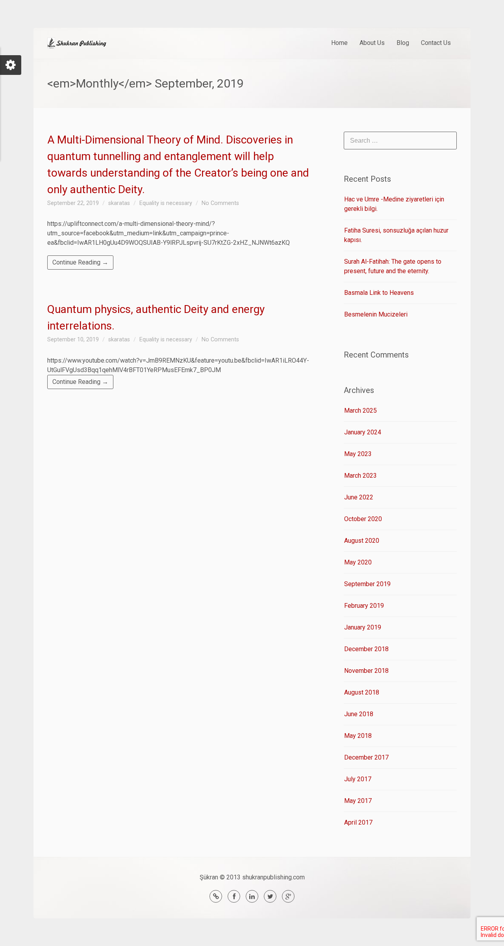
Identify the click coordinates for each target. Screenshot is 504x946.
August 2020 (361, 540)
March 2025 (360, 410)
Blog (403, 43)
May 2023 (358, 454)
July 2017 (357, 779)
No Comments (220, 203)
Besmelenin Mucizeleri (376, 314)
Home (339, 43)
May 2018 (358, 735)
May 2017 (358, 800)
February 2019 (364, 605)
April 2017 (358, 822)
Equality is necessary (165, 203)
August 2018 (361, 692)
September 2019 (367, 584)
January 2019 (362, 627)
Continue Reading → (80, 262)
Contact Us (436, 43)
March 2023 (360, 475)
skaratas (119, 203)
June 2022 (358, 497)
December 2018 (366, 649)
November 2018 (366, 670)
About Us (372, 43)
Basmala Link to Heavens (379, 292)
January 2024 (362, 432)
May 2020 (358, 562)
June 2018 (358, 714)
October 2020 (363, 519)
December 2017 (366, 757)
